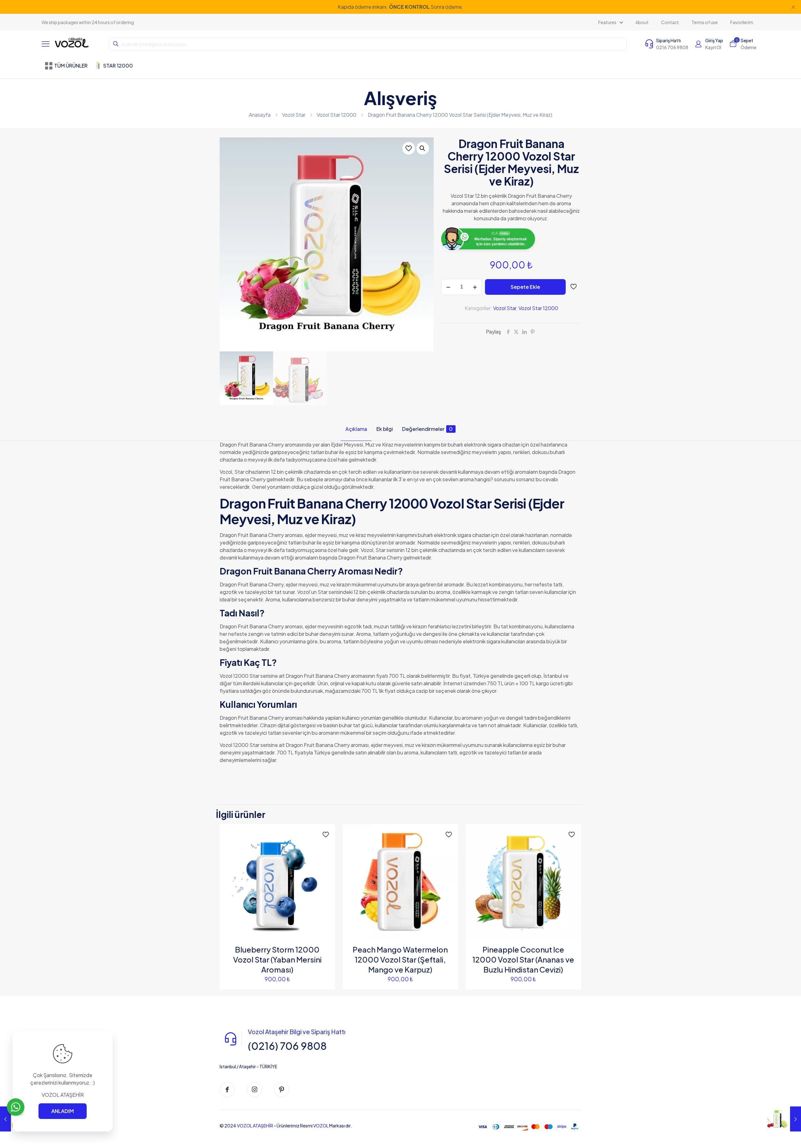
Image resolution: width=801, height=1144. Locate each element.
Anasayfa (260, 114)
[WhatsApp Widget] (15, 1107)
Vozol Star (293, 114)
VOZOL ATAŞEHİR (255, 1125)
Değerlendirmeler (427, 429)
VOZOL (321, 1125)
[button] (422, 148)
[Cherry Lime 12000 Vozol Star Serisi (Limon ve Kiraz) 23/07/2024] (783, 1118)
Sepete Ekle (525, 286)
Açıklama (356, 429)
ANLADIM (62, 1111)
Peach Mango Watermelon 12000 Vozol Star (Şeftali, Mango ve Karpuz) (400, 959)
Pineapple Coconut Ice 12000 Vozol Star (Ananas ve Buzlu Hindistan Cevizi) (523, 959)
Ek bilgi (384, 429)
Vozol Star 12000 (336, 114)
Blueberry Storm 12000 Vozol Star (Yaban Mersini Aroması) (277, 959)
